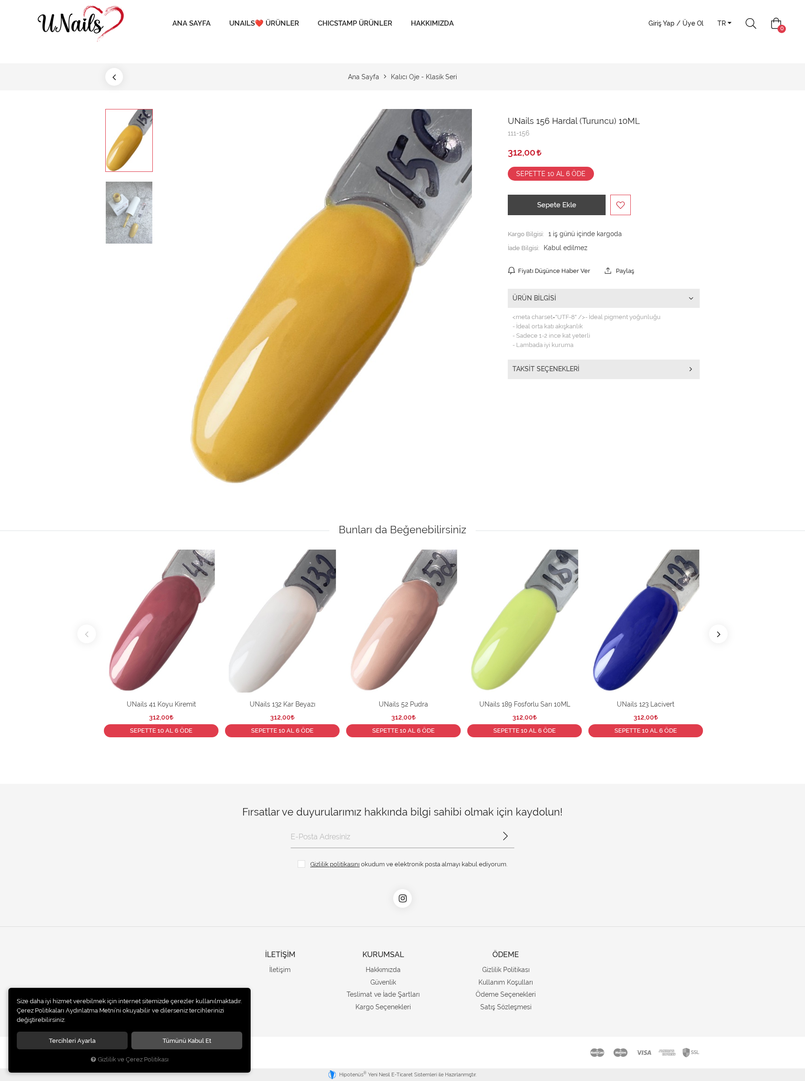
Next (718, 634)
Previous (86, 634)
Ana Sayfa (191, 23)
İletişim (280, 969)
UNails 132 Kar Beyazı (282, 704)
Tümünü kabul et (187, 1040)
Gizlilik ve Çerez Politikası (133, 1059)
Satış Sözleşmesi (506, 1007)
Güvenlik (383, 982)
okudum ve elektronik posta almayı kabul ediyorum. (408, 864)
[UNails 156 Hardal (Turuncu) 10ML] (330, 297)
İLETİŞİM (280, 954)
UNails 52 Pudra (403, 704)
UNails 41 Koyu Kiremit (161, 704)
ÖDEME (505, 954)
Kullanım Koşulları (505, 982)
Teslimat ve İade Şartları (383, 994)
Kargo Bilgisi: (526, 234)
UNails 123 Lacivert (646, 704)
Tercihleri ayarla (72, 1040)
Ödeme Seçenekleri (506, 994)
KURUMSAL (383, 954)
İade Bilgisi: (523, 248)
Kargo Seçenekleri (383, 1007)
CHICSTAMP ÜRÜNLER (355, 23)
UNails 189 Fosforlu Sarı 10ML (524, 704)
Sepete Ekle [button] (556, 205)
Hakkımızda (432, 23)
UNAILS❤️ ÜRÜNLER (264, 23)
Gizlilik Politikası (506, 969)
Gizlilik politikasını (335, 864)
